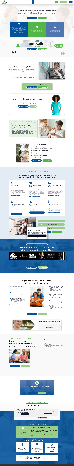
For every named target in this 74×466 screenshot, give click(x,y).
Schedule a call (42, 18)
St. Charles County (34, 431)
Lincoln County (39, 431)
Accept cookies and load (50, 327)
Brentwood (37, 433)
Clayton (48, 432)
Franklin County (42, 430)
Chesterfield (52, 432)
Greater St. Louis (39, 432)
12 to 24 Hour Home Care (53, 195)
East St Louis (44, 432)
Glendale (44, 433)
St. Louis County (37, 430)
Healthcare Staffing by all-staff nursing (35, 213)
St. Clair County (54, 430)
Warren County (45, 431)
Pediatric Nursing (15, 195)
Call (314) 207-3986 (31, 18)
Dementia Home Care (34, 196)
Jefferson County (48, 430)
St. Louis (34, 432)
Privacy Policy (42, 233)
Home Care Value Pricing (53, 212)
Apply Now (32, 106)
